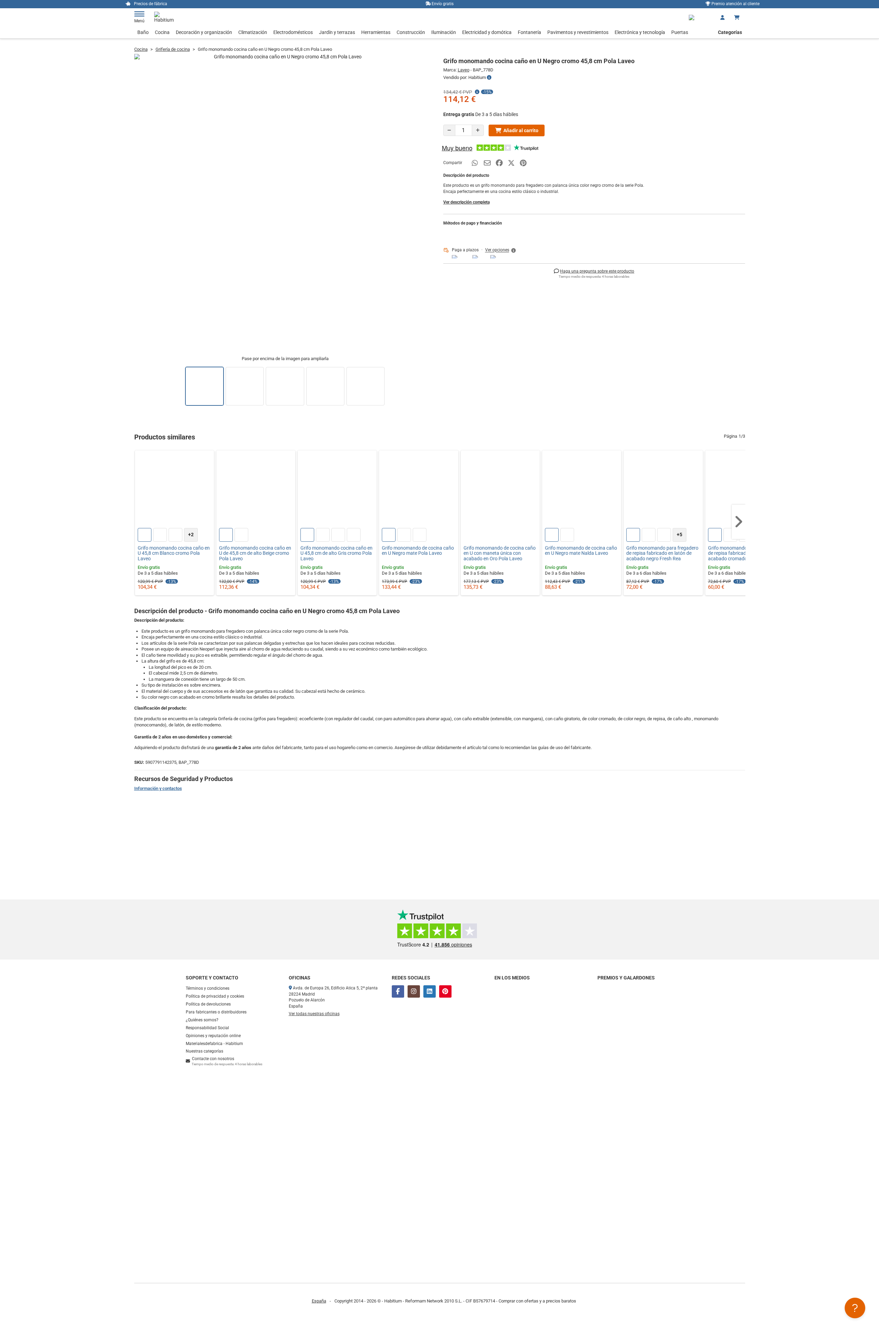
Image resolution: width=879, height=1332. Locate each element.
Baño (143, 32)
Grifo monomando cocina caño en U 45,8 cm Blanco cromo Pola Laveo (174, 553)
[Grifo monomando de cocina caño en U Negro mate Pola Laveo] (418, 490)
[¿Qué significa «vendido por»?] (489, 77)
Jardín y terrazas (337, 32)
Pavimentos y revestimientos (577, 32)
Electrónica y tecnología (640, 32)
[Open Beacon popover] (855, 1308)
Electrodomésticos (293, 32)
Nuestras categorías (204, 1051)
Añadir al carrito (520, 130)
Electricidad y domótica (487, 32)
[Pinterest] (445, 991)
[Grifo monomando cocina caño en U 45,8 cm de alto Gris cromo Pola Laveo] (337, 490)
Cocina (162, 32)
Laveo (463, 69)
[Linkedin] (429, 991)
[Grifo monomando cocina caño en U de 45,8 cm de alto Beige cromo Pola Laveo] (256, 490)
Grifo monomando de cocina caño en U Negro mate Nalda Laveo (581, 551)
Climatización (252, 32)
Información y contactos (158, 788)
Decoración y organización (204, 32)
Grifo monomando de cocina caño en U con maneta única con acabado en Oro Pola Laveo (500, 553)
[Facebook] (398, 991)
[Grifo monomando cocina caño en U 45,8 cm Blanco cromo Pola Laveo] (174, 490)
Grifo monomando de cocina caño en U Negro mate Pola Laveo (418, 551)
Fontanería (529, 32)
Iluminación (443, 32)
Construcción (411, 32)
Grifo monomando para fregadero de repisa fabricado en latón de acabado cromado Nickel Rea (744, 553)
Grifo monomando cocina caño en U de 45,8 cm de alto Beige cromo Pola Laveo (255, 553)
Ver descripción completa (466, 202)
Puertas (679, 32)
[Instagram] (414, 991)
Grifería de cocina (173, 49)
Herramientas (375, 32)
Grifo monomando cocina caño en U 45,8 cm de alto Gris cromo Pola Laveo (336, 553)
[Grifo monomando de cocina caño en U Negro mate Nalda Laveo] (581, 490)
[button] (501, 250)
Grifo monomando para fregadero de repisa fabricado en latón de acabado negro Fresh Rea (662, 553)
